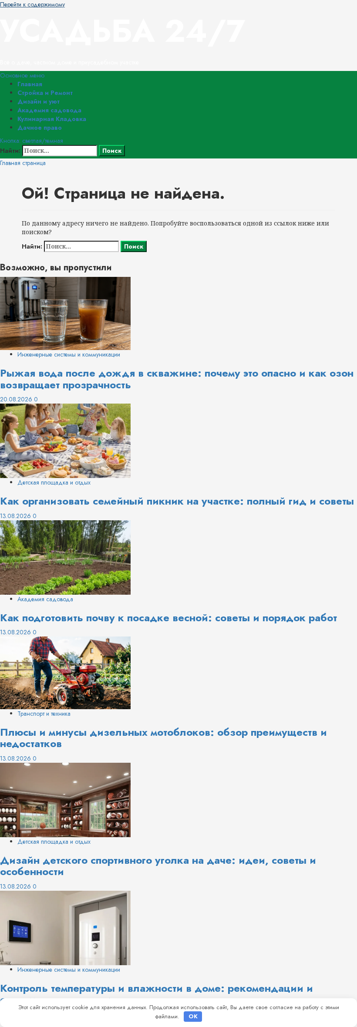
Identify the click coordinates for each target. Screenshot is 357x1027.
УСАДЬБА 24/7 (122, 31)
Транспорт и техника (44, 713)
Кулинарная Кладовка (51, 118)
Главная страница (23, 162)
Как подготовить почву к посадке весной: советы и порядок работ (168, 617)
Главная (29, 84)
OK (193, 1016)
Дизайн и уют (38, 101)
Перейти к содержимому (32, 4)
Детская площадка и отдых (54, 482)
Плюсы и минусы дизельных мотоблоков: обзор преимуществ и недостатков (163, 737)
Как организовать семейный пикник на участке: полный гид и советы (177, 500)
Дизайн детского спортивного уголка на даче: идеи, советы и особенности (158, 865)
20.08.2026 (17, 399)
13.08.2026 (16, 516)
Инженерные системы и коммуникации (68, 354)
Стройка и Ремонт (45, 92)
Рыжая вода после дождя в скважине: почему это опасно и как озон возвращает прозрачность (177, 378)
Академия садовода (49, 110)
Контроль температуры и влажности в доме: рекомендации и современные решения (156, 993)
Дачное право (39, 127)
